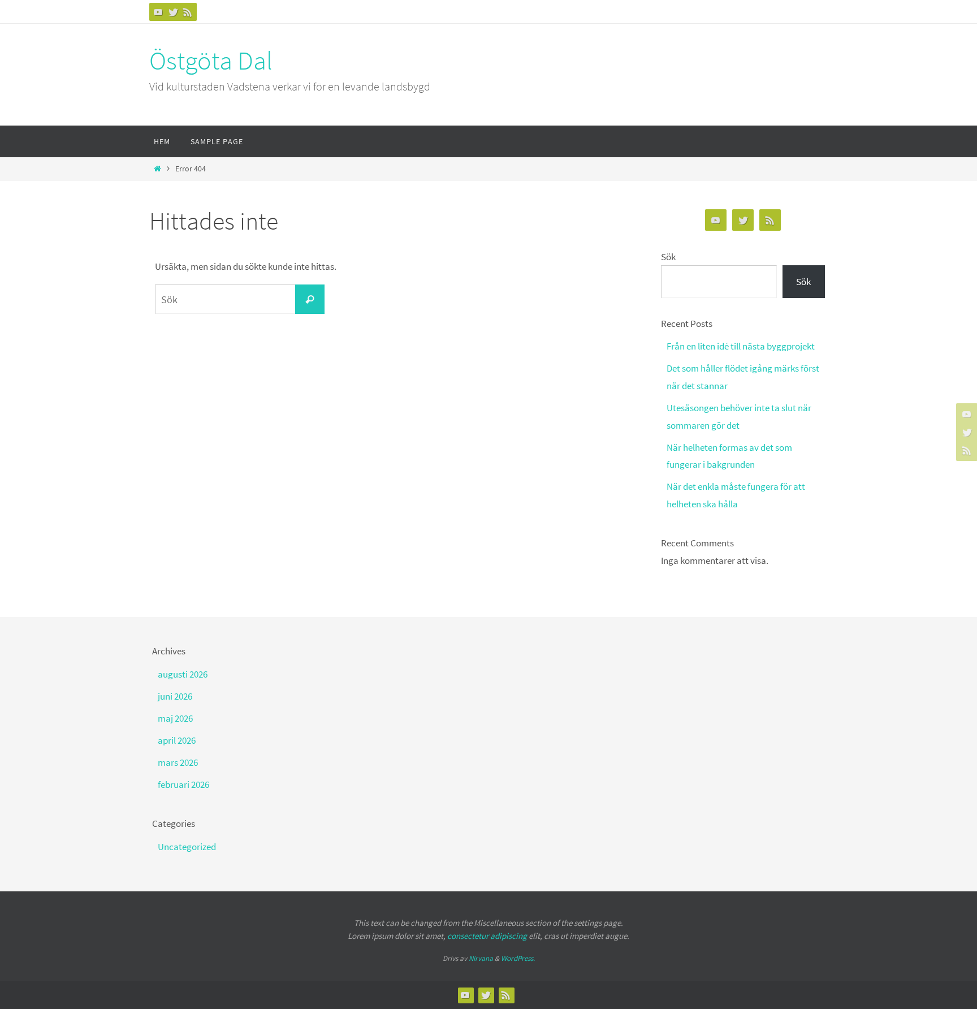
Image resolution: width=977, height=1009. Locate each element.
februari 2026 (183, 784)
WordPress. (518, 958)
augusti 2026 (182, 674)
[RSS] (188, 12)
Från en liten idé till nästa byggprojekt (741, 346)
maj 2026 (175, 718)
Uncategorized (187, 846)
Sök (668, 257)
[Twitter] (173, 12)
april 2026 (177, 740)
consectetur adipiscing (487, 935)
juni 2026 (175, 696)
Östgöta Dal (211, 60)
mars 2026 (178, 762)
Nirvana (481, 958)
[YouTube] (158, 12)
